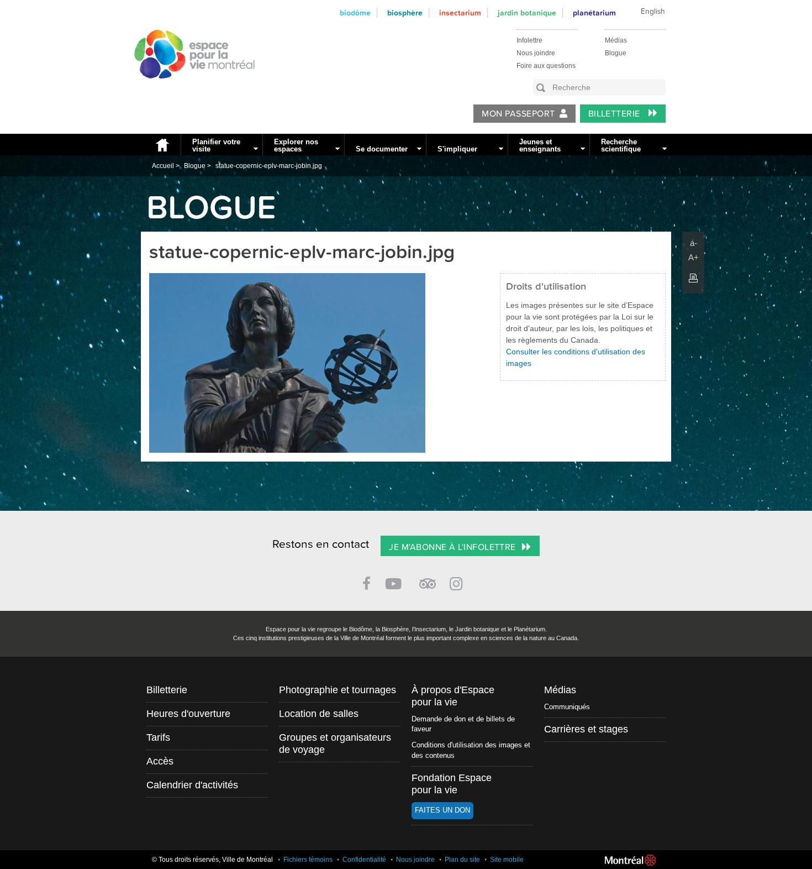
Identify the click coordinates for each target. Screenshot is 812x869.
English (653, 11)
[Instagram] (458, 582)
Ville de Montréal (630, 860)
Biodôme (355, 13)
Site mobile (507, 859)
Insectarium (460, 13)
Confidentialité (364, 859)
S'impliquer (457, 149)
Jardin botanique (527, 13)
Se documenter (382, 149)
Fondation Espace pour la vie (452, 783)
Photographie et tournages (337, 689)
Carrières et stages (586, 729)
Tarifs (158, 737)
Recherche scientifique (621, 145)
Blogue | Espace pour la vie (188, 89)
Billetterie (615, 113)
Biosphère (405, 13)
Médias (616, 40)
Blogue (615, 53)
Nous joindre (535, 53)
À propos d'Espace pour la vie (453, 696)
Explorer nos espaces (296, 145)
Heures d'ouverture (188, 713)
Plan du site (462, 859)
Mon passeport (518, 113)
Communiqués (567, 707)
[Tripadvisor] (427, 579)
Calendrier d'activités (192, 785)
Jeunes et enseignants (540, 145)
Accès (159, 761)
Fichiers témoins (308, 859)
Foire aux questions (546, 66)
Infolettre (529, 40)
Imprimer (693, 278)
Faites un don (442, 810)
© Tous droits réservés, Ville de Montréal (212, 859)
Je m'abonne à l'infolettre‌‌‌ (452, 547)
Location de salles (318, 713)
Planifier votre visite (216, 145)
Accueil (161, 144)
